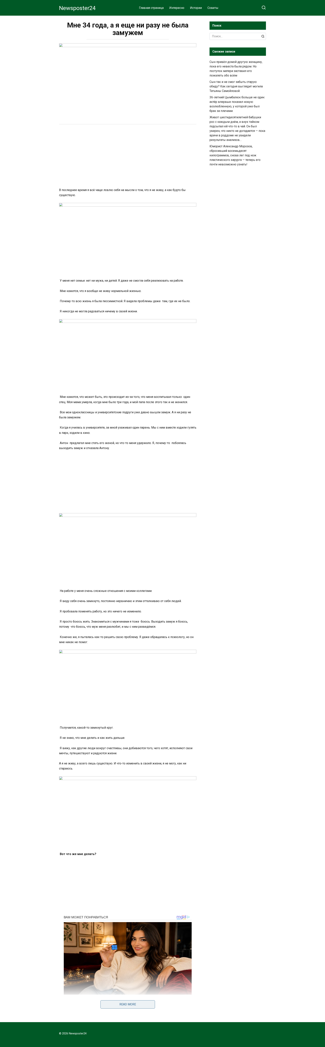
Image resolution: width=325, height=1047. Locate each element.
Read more (127, 1004)
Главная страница (151, 8)
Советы (212, 8)
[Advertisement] (127, 156)
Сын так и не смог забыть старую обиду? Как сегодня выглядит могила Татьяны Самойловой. (236, 86)
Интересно (176, 8)
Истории (196, 8)
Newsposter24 (77, 8)
